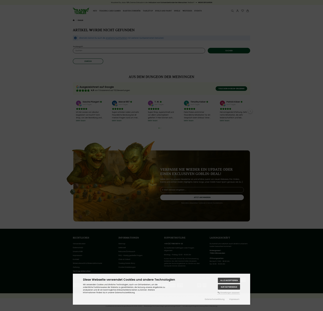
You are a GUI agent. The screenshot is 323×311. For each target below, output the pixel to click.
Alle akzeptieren (229, 280)
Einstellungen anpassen (230, 293)
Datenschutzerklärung (214, 299)
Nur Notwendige (229, 287)
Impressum (234, 299)
